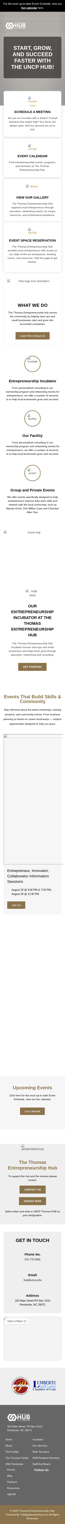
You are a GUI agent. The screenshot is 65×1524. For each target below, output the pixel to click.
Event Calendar (32, 156)
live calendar (29, 7)
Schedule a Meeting (32, 112)
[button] (57, 25)
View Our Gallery (32, 197)
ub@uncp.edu (33, 1280)
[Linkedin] (38, 15)
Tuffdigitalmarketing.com (34, 1514)
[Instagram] (32, 15)
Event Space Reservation (32, 240)
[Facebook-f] (26, 15)
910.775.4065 (32, 1259)
